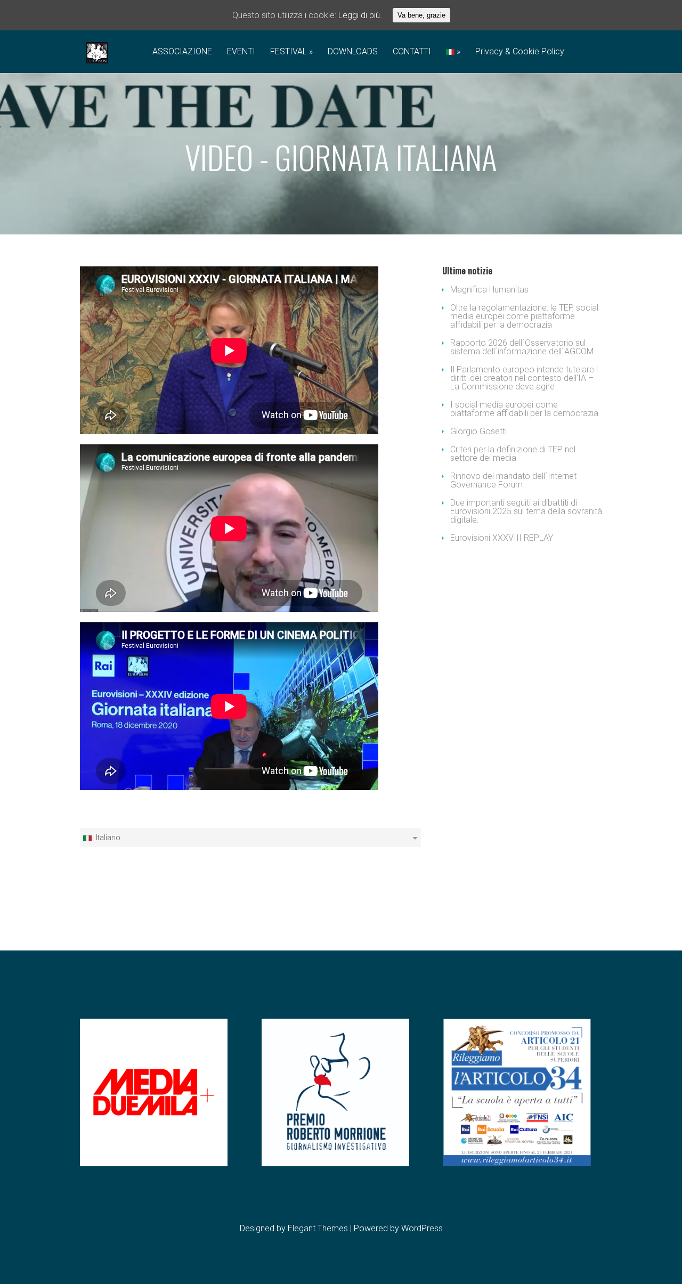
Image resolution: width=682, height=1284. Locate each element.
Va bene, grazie (421, 15)
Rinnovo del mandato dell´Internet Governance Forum (513, 480)
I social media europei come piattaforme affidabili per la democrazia (524, 409)
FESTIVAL (288, 51)
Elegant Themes (318, 1228)
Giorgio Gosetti (478, 431)
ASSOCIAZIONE (182, 51)
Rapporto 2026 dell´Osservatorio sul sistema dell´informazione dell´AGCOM (522, 347)
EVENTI (241, 51)
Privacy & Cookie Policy (519, 51)
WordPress (422, 1228)
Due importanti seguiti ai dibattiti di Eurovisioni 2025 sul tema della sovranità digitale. (526, 511)
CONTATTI (412, 51)
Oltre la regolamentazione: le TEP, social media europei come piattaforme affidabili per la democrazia (524, 316)
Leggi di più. (360, 15)
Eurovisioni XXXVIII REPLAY (501, 538)
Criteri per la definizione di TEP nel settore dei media (512, 453)
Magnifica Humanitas (489, 290)
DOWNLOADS (353, 51)
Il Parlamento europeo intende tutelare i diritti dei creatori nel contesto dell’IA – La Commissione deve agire (524, 378)
